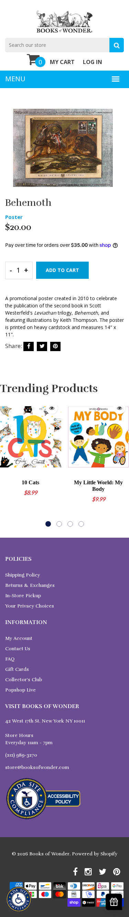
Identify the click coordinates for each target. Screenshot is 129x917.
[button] (48, 524)
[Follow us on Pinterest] (55, 346)
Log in (92, 62)
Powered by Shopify (94, 854)
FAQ (9, 659)
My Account (18, 638)
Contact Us (17, 649)
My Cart (62, 62)
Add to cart (62, 270)
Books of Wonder (49, 854)
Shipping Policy (22, 575)
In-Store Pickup (23, 596)
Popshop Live (20, 690)
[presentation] (7, 463)
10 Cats (30, 482)
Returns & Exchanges (30, 585)
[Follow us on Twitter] (42, 346)
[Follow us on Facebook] (28, 346)
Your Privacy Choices (29, 606)
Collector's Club (23, 680)
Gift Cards (17, 669)
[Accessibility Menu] (18, 899)
